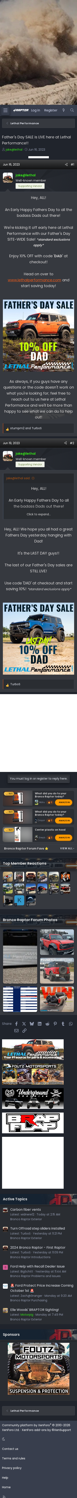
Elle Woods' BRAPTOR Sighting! (34, 1309)
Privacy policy (12, 1468)
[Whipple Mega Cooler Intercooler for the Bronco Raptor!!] (20, 956)
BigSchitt (27, 1271)
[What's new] (64, 110)
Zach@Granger (31, 1296)
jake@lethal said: (18, 478)
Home (6, 1487)
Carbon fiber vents (25, 1209)
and (26, 428)
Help (5, 1478)
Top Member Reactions (24, 863)
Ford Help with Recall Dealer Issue (37, 1266)
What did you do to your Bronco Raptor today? (50, 795)
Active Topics (15, 1199)
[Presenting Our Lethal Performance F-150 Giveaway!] (57, 999)
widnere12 (27, 1214)
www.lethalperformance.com (34, 280)
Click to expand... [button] (39, 514)
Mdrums (43, 802)
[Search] (72, 110)
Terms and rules (13, 1458)
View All (67, 848)
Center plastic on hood (50, 829)
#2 (72, 443)
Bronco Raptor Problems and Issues (35, 1276)
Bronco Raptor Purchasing (28, 1300)
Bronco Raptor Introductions (30, 1257)
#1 (72, 164)
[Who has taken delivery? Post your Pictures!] (57, 942)
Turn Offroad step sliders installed (37, 1228)
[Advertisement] (38, 157)
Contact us (10, 1449)
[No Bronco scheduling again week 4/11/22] (20, 999)
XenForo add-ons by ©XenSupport (46, 1430)
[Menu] (5, 110)
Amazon (64, 802)
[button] (38, 1439)
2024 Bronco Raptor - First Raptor (38, 1247)
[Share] (66, 164)
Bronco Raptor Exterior (26, 1219)
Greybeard (44, 837)
